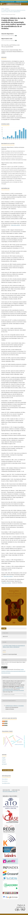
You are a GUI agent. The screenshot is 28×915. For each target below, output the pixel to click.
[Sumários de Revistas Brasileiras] (10, 880)
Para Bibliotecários (6, 783)
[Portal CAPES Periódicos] (10, 893)
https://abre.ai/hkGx (8, 576)
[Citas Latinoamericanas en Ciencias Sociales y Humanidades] (11, 823)
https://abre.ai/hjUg (15, 225)
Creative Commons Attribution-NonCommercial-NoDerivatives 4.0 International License (13, 671)
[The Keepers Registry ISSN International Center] (9, 846)
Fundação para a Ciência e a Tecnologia (14, 705)
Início (2, 8)
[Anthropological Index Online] (11, 809)
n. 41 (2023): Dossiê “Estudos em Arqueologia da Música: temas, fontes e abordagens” (13, 11)
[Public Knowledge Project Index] (11, 869)
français (4, 762)
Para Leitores (5, 779)
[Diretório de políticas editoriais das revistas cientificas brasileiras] (10, 891)
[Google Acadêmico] (11, 898)
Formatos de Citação (9, 694)
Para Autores (4, 781)
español (4, 760)
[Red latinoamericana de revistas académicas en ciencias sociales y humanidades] (10, 863)
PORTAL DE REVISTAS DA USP (7, 1)
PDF (4, 628)
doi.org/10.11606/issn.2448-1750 (10, 791)
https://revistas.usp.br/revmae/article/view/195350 (13, 690)
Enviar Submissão (7, 770)
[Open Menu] (1, 4)
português (4, 764)
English (3, 757)
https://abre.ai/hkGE (6, 582)
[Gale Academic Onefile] (9, 852)
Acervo (7, 8)
